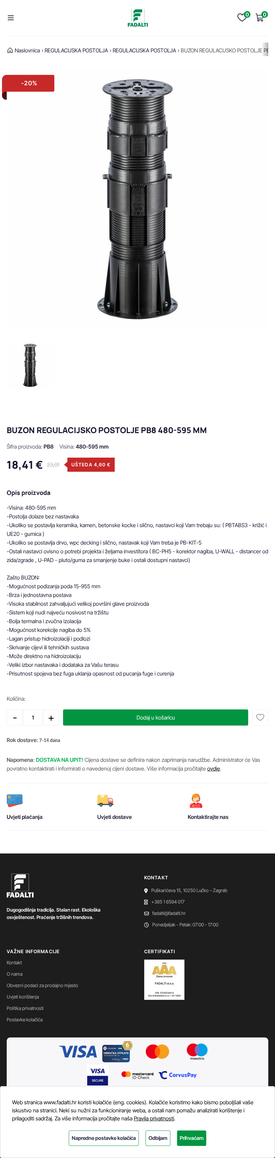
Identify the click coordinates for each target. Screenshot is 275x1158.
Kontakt (14, 962)
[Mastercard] (158, 1052)
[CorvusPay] (177, 1076)
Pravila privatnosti (154, 1118)
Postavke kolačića (25, 1019)
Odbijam (158, 1138)
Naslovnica (27, 50)
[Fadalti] (138, 18)
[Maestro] (197, 1052)
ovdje (213, 768)
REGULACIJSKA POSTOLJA (144, 50)
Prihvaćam (192, 1138)
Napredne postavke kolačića (104, 1138)
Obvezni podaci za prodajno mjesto (42, 985)
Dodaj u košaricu (155, 717)
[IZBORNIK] (12, 18)
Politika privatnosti (25, 1008)
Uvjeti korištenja (23, 997)
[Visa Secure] (97, 1076)
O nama (14, 974)
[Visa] (78, 1052)
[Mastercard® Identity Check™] (137, 1076)
